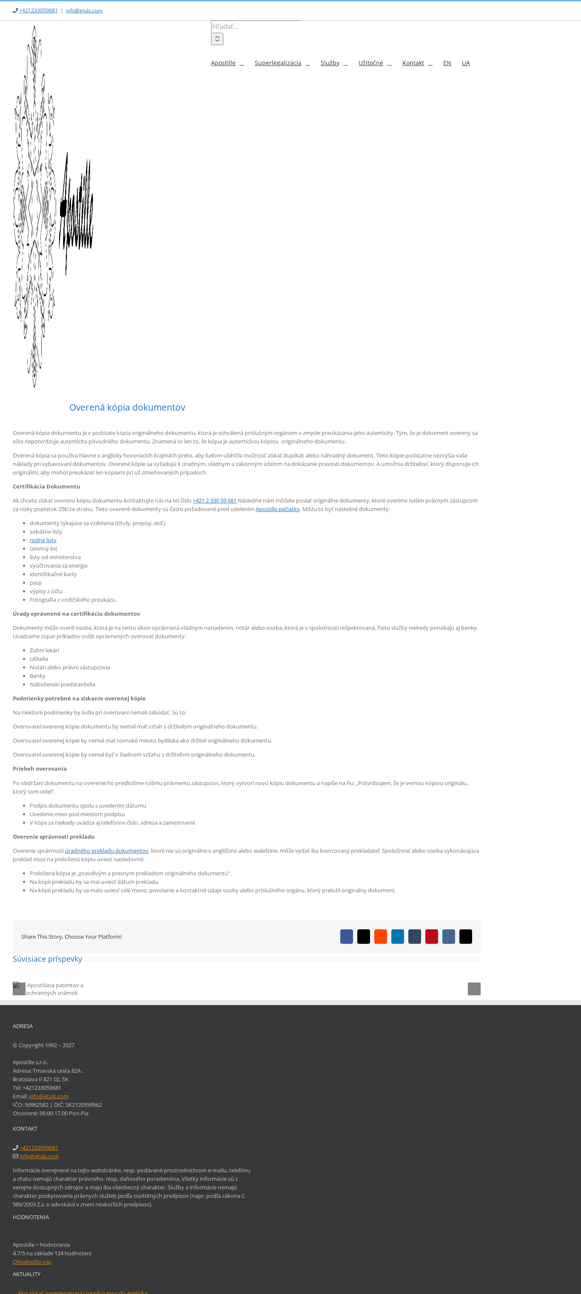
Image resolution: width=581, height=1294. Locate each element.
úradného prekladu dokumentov (106, 850)
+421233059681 (38, 10)
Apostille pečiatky (278, 509)
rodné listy (43, 540)
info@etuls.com (84, 10)
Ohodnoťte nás (32, 1261)
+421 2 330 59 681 (214, 500)
